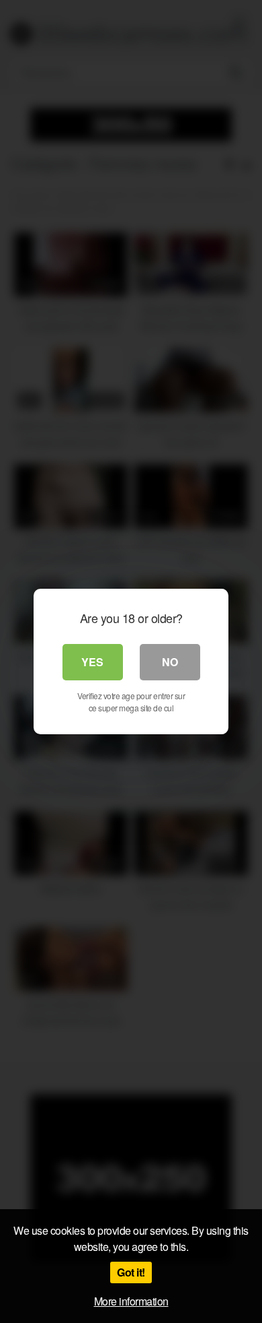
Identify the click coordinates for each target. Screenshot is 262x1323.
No (170, 662)
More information (131, 1301)
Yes (92, 662)
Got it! (131, 1272)
